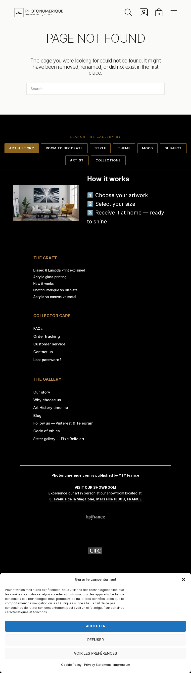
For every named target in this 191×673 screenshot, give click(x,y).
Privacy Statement (97, 665)
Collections (108, 160)
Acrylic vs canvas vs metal (54, 297)
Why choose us (47, 400)
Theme (124, 148)
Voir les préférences (95, 653)
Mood (147, 148)
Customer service (49, 344)
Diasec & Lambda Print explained (59, 270)
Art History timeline (50, 407)
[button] (183, 579)
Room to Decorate (64, 148)
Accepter (95, 626)
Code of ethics (46, 430)
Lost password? (47, 359)
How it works (43, 284)
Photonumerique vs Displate (55, 290)
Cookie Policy (71, 665)
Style (100, 148)
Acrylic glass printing (49, 277)
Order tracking (46, 336)
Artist (77, 160)
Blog (37, 415)
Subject (173, 148)
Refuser (95, 639)
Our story (41, 392)
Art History (21, 148)
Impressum (121, 665)
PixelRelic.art (72, 438)
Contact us (43, 351)
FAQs (38, 328)
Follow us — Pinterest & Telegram (63, 423)
